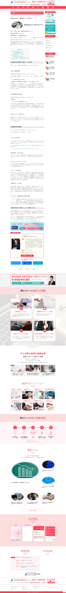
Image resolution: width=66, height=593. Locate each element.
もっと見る (33, 510)
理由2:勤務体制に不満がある (18, 53)
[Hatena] (38, 263)
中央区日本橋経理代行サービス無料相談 (22, 219)
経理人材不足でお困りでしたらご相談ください (18, 58)
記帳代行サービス (48, 40)
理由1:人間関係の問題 (17, 52)
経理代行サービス (48, 38)
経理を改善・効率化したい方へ (15, 586)
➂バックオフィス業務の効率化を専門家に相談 (21, 57)
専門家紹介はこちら (26, 255)
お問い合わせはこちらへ (33, 441)
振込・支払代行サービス (49, 45)
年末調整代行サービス (25, 589)
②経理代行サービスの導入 (18, 56)
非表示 (21, 49)
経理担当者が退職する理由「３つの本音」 (17, 51)
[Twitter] (16, 263)
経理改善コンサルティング (50, 47)
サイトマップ (46, 586)
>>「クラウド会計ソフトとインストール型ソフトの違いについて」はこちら (24, 148)
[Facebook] (27, 263)
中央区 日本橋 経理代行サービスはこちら (21, 221)
